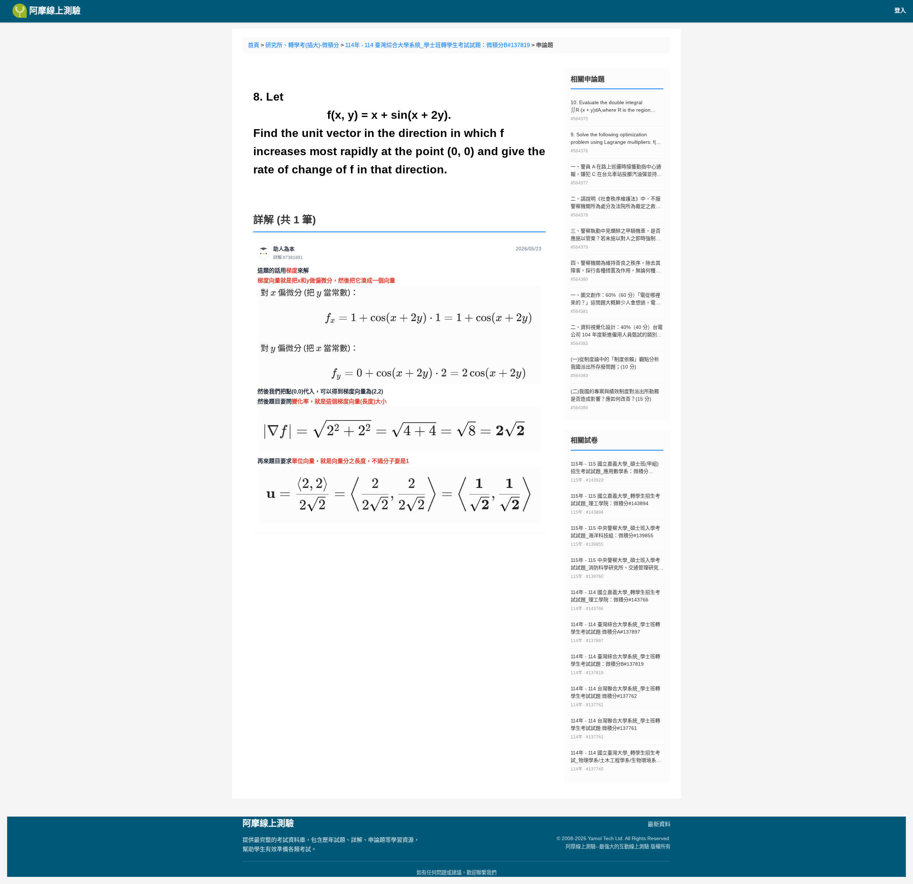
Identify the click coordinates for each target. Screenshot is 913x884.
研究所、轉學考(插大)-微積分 (302, 45)
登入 (900, 10)
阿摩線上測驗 (54, 10)
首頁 (253, 45)
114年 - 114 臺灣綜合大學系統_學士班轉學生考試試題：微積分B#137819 (437, 45)
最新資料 (659, 824)
